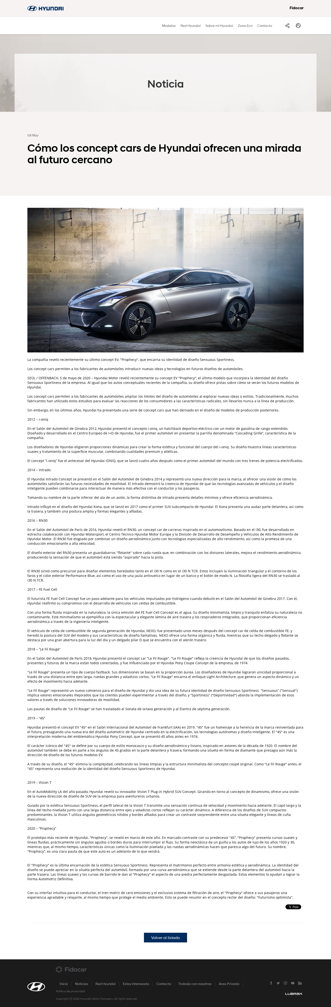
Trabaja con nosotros (195, 984)
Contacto (264, 26)
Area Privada (229, 984)
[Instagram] (285, 983)
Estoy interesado (136, 984)
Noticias (81, 984)
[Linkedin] (300, 983)
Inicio (64, 984)
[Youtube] (292, 983)
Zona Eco (245, 26)
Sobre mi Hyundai (219, 26)
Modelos (169, 26)
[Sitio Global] (298, 25)
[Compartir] (287, 25)
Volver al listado (165, 938)
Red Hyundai (191, 26)
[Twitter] (278, 983)
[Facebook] (271, 983)
